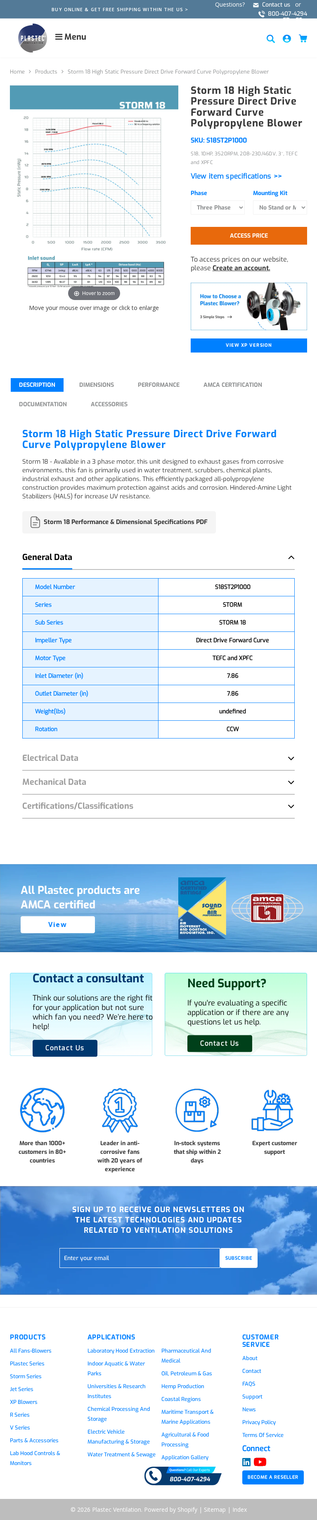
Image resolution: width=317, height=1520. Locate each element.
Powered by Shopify (170, 1509)
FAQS (248, 1383)
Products (46, 71)
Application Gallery (184, 1457)
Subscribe (238, 1258)
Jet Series (21, 1389)
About (250, 1358)
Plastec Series (27, 1363)
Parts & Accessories (34, 1440)
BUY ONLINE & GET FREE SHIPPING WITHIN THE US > (120, 9)
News (249, 1409)
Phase (199, 193)
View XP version (249, 345)
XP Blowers (24, 1402)
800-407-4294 (287, 14)
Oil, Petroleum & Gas (186, 1373)
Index (239, 1509)
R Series (20, 1414)
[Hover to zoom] (94, 194)
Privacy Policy (259, 1422)
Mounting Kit (270, 193)
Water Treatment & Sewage (122, 1454)
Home (17, 71)
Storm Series (26, 1376)
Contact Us (219, 1043)
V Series (20, 1427)
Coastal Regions (181, 1399)
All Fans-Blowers (31, 1350)
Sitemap (215, 1509)
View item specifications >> (236, 176)
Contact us (276, 5)
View (57, 924)
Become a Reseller (273, 1477)
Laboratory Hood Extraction (121, 1350)
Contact (251, 1371)
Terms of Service (263, 1435)
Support (252, 1396)
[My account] (287, 38)
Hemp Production (182, 1386)
